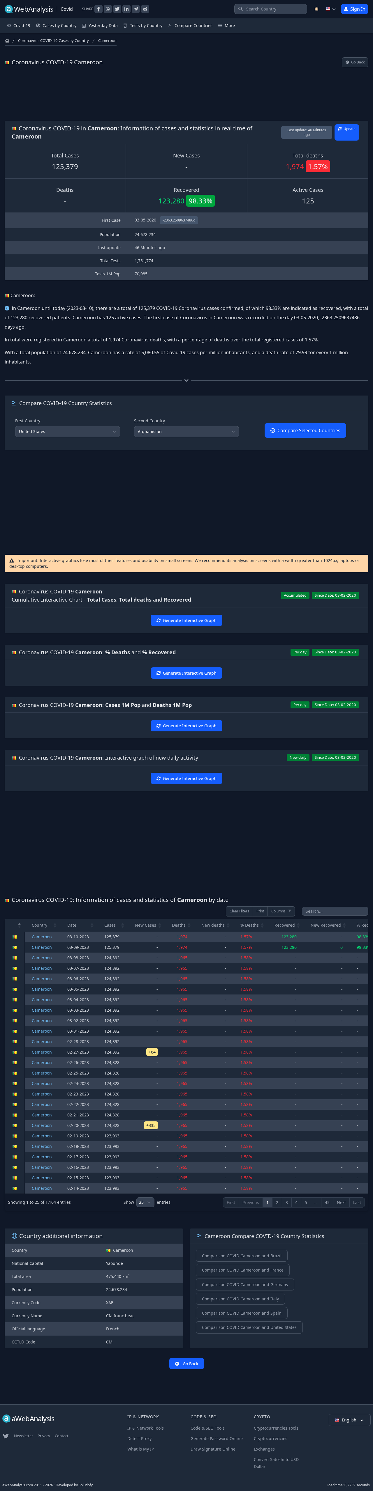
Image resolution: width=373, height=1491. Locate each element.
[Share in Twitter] (117, 9)
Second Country (149, 420)
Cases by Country (59, 25)
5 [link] (306, 1202)
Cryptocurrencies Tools (276, 1428)
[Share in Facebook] (98, 9)
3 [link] (287, 1202)
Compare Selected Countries (308, 430)
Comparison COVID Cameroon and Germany (245, 1284)
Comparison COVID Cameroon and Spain (241, 1313)
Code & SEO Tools (208, 1428)
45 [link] (327, 1202)
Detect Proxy (139, 1438)
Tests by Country (146, 25)
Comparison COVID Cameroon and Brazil (241, 1255)
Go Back (357, 62)
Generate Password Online (217, 1438)
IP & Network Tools (145, 1428)
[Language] (331, 9)
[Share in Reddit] (145, 9)
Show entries (147, 1202)
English (350, 1420)
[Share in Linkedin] (126, 9)
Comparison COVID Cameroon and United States (249, 1327)
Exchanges (264, 1449)
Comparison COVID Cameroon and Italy (240, 1299)
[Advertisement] (186, 94)
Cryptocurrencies (270, 1438)
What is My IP (140, 1449)
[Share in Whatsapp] (108, 9)
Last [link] (357, 1202)
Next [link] (341, 1202)
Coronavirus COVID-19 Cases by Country (53, 40)
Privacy (44, 1435)
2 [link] (277, 1202)
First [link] (231, 1202)
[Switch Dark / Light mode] (316, 9)
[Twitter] (5, 1436)
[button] (19, 925)
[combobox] (270, 9)
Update (349, 128)
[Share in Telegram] (136, 9)
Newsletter (23, 1435)
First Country (27, 420)
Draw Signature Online (213, 1449)
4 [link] (296, 1202)
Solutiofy (86, 1485)
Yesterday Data (103, 25)
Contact (61, 1435)
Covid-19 (21, 25)
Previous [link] (250, 1202)
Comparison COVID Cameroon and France (243, 1270)
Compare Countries (193, 25)
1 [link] (267, 1202)
